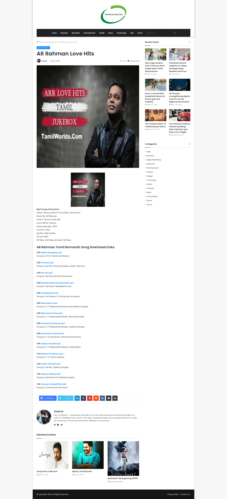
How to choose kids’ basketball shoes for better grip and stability (155, 97)
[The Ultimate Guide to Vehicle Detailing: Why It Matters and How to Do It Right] (179, 115)
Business (64, 33)
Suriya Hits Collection (47, 471)
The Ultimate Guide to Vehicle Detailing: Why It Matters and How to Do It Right (179, 128)
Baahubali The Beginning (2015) (123, 478)
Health (102, 33)
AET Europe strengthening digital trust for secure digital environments (179, 97)
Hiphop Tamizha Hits (82, 471)
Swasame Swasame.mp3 (53, 323)
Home (54, 33)
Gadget (150, 176)
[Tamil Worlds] (113, 14)
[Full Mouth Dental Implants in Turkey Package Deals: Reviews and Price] (179, 54)
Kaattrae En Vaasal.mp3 (52, 333)
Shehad (44, 61)
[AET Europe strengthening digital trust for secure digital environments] (179, 85)
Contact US (185, 494)
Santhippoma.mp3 (49, 293)
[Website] (55, 424)
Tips (132, 33)
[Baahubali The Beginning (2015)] (123, 458)
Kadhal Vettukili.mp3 (50, 364)
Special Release (51, 42)
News (110, 33)
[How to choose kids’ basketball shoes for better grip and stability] (155, 85)
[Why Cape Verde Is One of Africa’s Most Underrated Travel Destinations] (155, 54)
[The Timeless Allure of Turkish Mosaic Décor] (155, 115)
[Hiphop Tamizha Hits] (88, 455)
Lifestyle (150, 188)
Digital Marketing (154, 160)
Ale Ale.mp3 (47, 272)
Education (76, 33)
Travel (139, 33)
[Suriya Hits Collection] (52, 455)
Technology (121, 33)
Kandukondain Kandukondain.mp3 (57, 283)
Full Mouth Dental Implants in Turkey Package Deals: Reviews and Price (178, 67)
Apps (149, 152)
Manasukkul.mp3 (49, 303)
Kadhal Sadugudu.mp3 (51, 252)
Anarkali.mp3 (47, 262)
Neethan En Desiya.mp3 (51, 353)
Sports (149, 200)
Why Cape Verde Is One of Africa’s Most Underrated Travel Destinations (155, 67)
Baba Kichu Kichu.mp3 (52, 313)
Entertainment (90, 33)
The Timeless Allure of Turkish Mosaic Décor (155, 125)
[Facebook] (58, 424)
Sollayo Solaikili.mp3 (51, 343)
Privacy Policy (173, 494)
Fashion (150, 172)
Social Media (152, 196)
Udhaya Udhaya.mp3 (51, 374)
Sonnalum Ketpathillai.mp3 (53, 384)
